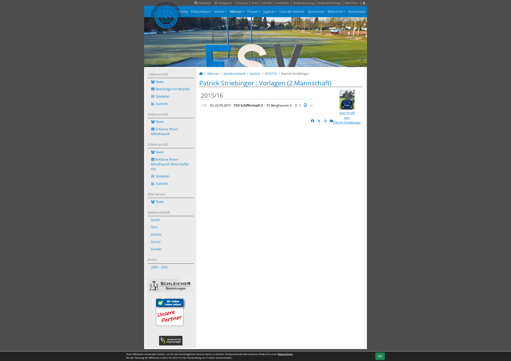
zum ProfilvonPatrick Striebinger (347, 118)
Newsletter (282, 3)
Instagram (225, 3)
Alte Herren (156, 194)
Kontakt (266, 3)
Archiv (152, 259)
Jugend (268, 11)
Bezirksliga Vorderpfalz (172, 89)
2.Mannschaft (158, 114)
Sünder (156, 249)
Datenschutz (285, 354)
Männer (236, 11)
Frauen (252, 11)
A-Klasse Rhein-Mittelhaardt (165, 131)
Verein (219, 11)
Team (159, 82)
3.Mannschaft (158, 144)
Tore (154, 227)
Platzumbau (200, 11)
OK (380, 356)
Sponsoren (316, 11)
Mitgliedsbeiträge (329, 3)
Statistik (161, 104)
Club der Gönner (292, 11)
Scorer (156, 242)
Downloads (356, 11)
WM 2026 (351, 3)
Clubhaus (241, 3)
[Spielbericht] (305, 105)
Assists (156, 234)
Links (254, 3)
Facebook (204, 3)
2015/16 (271, 73)
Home (183, 11)
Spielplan (162, 96)
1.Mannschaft (158, 74)
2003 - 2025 (159, 267)
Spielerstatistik (159, 212)
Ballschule (335, 11)
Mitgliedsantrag (303, 3)
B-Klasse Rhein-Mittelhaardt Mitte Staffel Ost (170, 164)
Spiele (155, 220)
